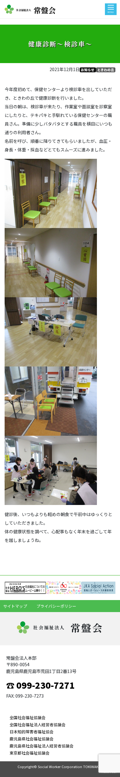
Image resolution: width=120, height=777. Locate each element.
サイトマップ (15, 606)
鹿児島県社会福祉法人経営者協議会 (42, 746)
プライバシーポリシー (56, 606)
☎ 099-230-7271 (40, 685)
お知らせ (87, 69)
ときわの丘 (105, 69)
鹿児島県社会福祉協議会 (32, 739)
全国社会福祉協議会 (28, 717)
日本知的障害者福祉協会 (32, 732)
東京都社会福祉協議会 (30, 753)
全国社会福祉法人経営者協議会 (38, 724)
